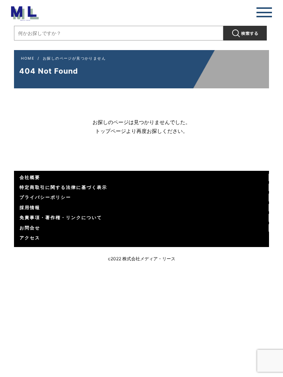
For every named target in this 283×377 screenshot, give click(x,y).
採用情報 (30, 207)
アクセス (30, 237)
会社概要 (30, 177)
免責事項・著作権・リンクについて (61, 217)
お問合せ (30, 227)
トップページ (110, 131)
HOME (27, 58)
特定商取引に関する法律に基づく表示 (63, 187)
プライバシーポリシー (45, 197)
